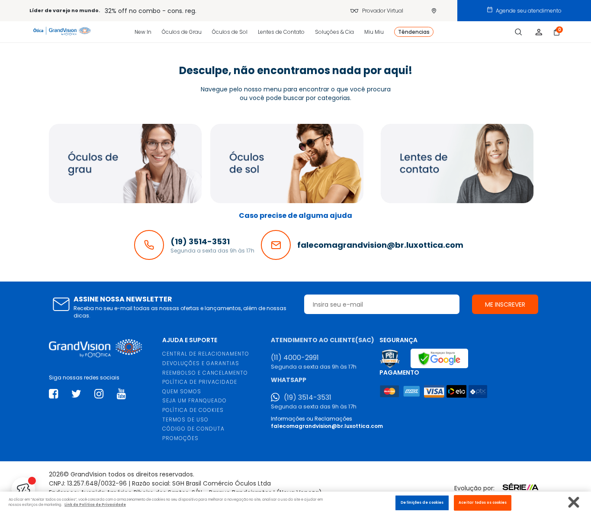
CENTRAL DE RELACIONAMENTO (205, 353)
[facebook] (53, 394)
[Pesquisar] (518, 32)
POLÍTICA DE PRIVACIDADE (199, 381)
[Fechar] (574, 502)
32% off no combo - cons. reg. (150, 10)
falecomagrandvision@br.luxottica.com (327, 426)
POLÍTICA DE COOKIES (193, 410)
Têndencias (414, 32)
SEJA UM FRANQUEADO (194, 400)
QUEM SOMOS (181, 391)
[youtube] (121, 394)
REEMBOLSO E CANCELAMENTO (205, 372)
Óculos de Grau (182, 32)
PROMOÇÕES (180, 438)
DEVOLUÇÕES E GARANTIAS (200, 363)
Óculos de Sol (229, 32)
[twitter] (76, 394)
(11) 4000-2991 (295, 358)
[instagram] (98, 394)
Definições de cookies (422, 502)
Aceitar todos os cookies (483, 502)
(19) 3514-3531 (307, 397)
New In (143, 32)
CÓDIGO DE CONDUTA (193, 428)
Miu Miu (374, 32)
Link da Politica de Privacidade (95, 505)
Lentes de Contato (281, 32)
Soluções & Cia (334, 32)
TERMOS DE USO (185, 419)
